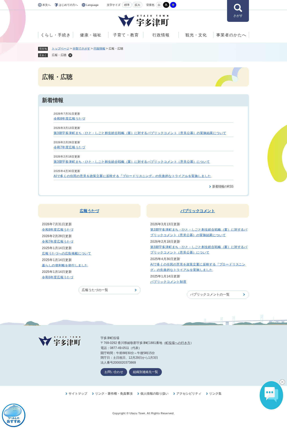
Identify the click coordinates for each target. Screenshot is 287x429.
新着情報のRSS (222, 186)
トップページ (60, 48)
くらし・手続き (56, 35)
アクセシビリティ (188, 393)
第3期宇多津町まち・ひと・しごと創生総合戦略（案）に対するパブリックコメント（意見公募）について (132, 161)
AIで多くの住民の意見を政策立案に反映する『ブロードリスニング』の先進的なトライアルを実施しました (132, 176)
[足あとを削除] (70, 55)
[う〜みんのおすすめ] (13, 415)
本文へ (46, 4)
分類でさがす (81, 48)
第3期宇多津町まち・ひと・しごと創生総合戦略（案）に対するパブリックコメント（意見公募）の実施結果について (140, 133)
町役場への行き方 (177, 342)
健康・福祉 (91, 35)
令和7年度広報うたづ (69, 147)
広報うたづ (89, 211)
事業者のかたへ (231, 35)
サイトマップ (78, 393)
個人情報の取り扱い (154, 393)
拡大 (137, 4)
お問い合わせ (113, 372)
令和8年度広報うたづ (69, 118)
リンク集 (215, 393)
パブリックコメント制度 (168, 281)
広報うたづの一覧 (95, 290)
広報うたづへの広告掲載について (66, 253)
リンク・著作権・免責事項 (114, 393)
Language (92, 4)
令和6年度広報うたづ (57, 277)
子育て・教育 (126, 35)
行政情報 (161, 35)
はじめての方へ (68, 4)
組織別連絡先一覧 (145, 372)
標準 (127, 4)
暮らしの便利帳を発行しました (65, 265)
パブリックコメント (197, 211)
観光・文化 (196, 35)
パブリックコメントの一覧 (210, 294)
